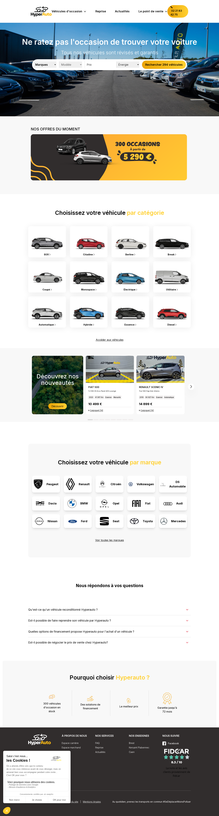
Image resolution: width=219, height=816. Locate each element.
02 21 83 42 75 (176, 12)
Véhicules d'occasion (67, 11)
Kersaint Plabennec (139, 747)
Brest (131, 743)
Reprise (100, 11)
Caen (132, 752)
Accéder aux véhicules (109, 339)
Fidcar (176, 776)
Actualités (122, 11)
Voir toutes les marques (109, 540)
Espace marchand (71, 747)
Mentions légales (92, 801)
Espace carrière (70, 743)
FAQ (97, 743)
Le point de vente (151, 11)
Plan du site (72, 801)
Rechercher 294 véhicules (164, 64)
